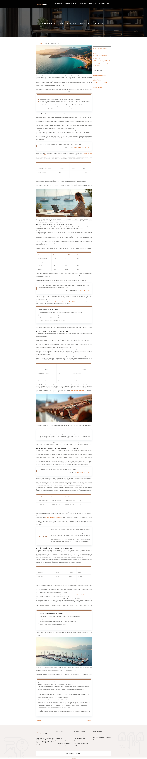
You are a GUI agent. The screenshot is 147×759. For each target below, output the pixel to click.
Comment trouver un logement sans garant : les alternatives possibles (49, 719)
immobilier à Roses (70, 81)
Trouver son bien (59, 3)
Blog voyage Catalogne (84, 290)
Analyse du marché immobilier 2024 (81, 147)
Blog (108, 3)
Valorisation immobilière (70, 3)
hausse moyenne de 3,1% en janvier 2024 (76, 594)
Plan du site (73, 758)
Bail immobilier (102, 3)
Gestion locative (92, 3)
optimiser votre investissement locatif (53, 517)
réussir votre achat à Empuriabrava (78, 390)
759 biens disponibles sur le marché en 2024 (64, 301)
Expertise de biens (82, 3)
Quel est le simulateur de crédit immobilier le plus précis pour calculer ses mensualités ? (102, 75)
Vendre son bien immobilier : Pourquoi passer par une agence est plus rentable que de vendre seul (101, 57)
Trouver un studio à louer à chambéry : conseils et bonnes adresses (79, 719)
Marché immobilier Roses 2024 (82, 472)
